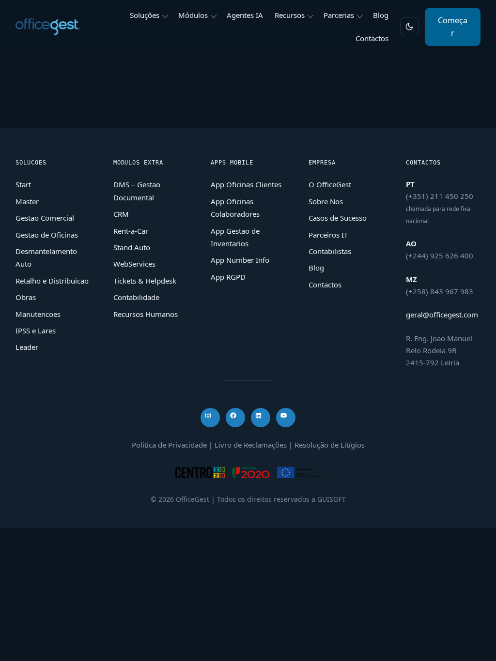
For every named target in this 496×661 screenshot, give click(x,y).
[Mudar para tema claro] (409, 26)
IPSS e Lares (36, 330)
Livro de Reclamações (251, 445)
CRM (121, 214)
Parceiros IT (328, 235)
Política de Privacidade (169, 445)
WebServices (134, 264)
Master (27, 201)
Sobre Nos (326, 201)
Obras (26, 297)
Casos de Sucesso (338, 218)
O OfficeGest (330, 184)
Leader (27, 347)
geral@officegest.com (442, 314)
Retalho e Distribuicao (52, 280)
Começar (452, 26)
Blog (316, 267)
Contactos (325, 284)
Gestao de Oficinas (47, 235)
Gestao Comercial (45, 218)
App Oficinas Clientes (246, 184)
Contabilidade (136, 297)
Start (23, 184)
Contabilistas (330, 251)
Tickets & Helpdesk (144, 280)
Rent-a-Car (130, 231)
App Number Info (240, 260)
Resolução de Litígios (329, 445)
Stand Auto (131, 247)
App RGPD (228, 277)
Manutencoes (38, 314)
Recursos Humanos (145, 314)
